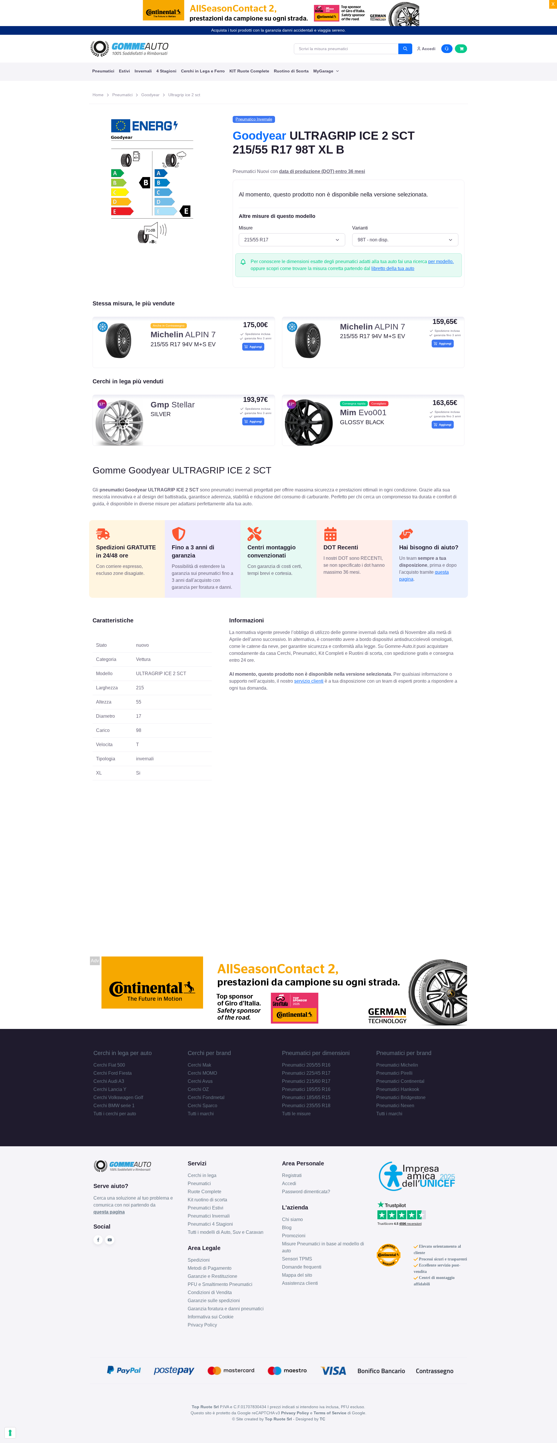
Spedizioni (199, 1260)
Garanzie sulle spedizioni (214, 1300)
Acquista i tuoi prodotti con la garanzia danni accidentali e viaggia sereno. (278, 30)
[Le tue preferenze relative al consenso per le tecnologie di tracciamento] (10, 1432)
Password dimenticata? (306, 1191)
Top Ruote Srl (278, 1419)
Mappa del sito (297, 1275)
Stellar (173, 404)
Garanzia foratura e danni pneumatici (226, 1308)
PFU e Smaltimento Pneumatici (220, 1284)
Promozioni (293, 1235)
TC (322, 1419)
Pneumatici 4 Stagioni (210, 1224)
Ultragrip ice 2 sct (184, 94)
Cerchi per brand (209, 1053)
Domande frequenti (301, 1267)
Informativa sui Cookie (211, 1316)
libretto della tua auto (392, 268)
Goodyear (150, 94)
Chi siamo (292, 1219)
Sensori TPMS (297, 1258)
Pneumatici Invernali (209, 1216)
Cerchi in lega (202, 1175)
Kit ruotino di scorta (207, 1199)
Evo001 (363, 412)
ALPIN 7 (183, 334)
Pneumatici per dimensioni (316, 1053)
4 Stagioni (166, 71)
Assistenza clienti (300, 1283)
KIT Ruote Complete (249, 71)
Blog (287, 1227)
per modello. (441, 261)
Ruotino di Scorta (291, 71)
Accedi (289, 1183)
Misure (246, 227)
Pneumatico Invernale (254, 119)
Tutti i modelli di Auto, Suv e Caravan (225, 1232)
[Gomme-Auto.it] (129, 48)
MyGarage (323, 71)
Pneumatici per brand (403, 1053)
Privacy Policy (202, 1324)
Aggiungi (255, 346)
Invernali (143, 71)
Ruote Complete (204, 1191)
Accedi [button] (428, 48)
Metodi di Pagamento (210, 1268)
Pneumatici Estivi (205, 1207)
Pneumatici (103, 71)
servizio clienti (308, 681)
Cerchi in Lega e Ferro (203, 71)
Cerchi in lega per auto (122, 1053)
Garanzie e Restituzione (212, 1276)
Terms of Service (330, 1413)
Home (98, 94)
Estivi (124, 71)
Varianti (360, 227)
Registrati (292, 1175)
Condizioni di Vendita (210, 1292)
